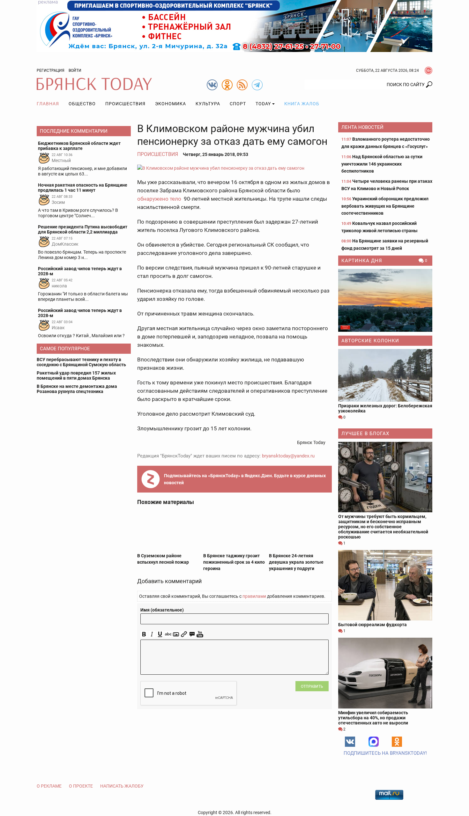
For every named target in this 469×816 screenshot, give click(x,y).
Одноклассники (397, 742)
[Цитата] (192, 634)
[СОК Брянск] (234, 25)
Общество (82, 103)
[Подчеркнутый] (160, 634)
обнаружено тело (159, 199)
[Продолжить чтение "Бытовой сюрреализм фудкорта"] (385, 585)
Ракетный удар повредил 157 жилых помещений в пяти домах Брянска (76, 375)
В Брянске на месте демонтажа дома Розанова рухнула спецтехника (77, 389)
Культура (208, 103)
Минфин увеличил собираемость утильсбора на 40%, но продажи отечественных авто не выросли (373, 717)
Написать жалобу (122, 786)
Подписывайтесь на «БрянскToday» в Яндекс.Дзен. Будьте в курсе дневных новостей (245, 479)
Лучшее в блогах (365, 433)
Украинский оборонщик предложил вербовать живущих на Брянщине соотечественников (384, 206)
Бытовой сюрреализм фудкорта (372, 624)
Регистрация (50, 70)
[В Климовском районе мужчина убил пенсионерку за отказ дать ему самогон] (234, 168)
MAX (373, 742)
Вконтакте (350, 742)
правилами (254, 596)
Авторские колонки (370, 341)
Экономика (170, 103)
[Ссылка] (184, 634)
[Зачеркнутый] (168, 634)
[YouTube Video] (200, 634)
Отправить (312, 686)
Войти (75, 70)
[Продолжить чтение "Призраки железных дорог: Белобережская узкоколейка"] (385, 375)
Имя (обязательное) (162, 609)
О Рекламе (49, 786)
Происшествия (125, 103)
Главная (48, 103)
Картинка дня (361, 260)
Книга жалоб (301, 103)
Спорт (238, 103)
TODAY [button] (263, 103)
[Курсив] (152, 634)
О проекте (81, 786)
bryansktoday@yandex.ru (288, 456)
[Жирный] (144, 634)
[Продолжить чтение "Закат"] (385, 300)
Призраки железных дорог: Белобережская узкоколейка (385, 408)
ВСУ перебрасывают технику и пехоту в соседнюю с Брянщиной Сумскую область (81, 362)
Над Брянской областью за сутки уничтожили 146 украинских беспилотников (381, 164)
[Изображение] (176, 634)
